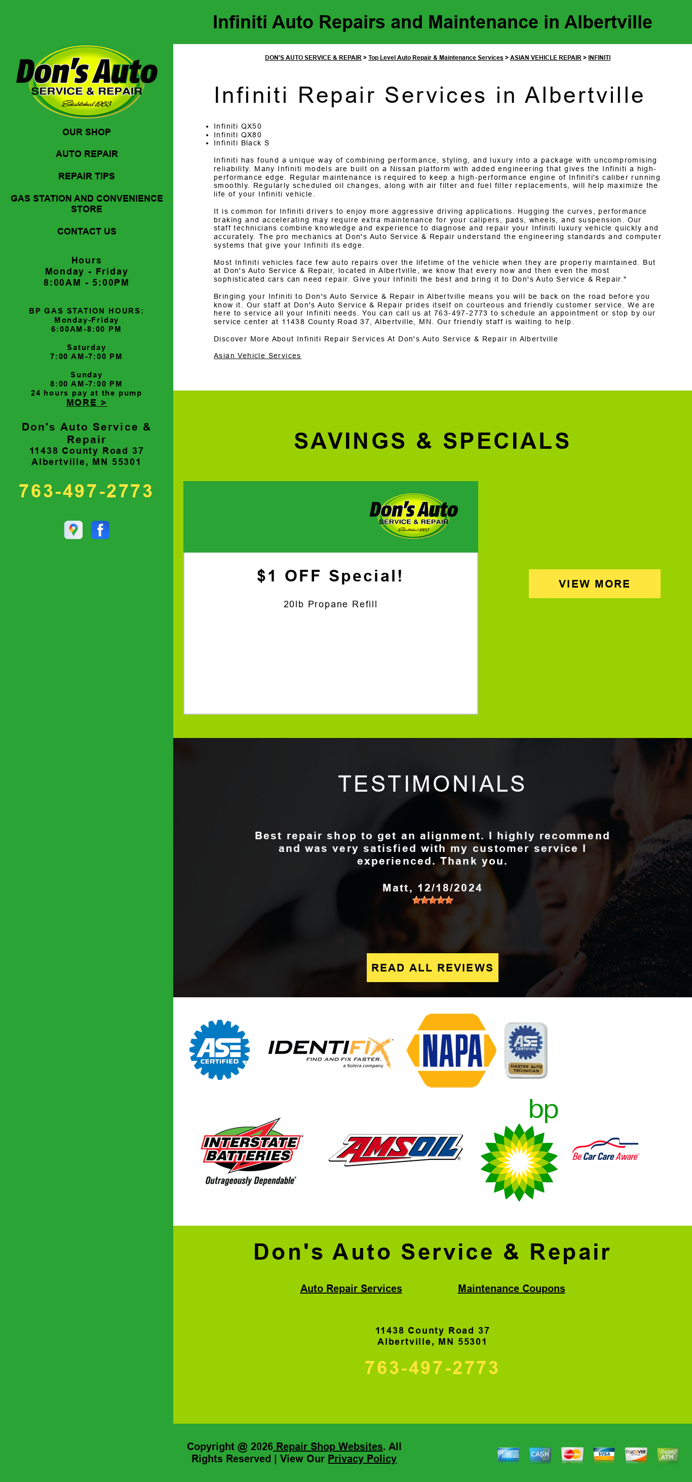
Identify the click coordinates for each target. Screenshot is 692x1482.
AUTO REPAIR (87, 154)
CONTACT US (87, 231)
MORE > (86, 403)
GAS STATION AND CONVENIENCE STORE (87, 204)
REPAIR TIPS (86, 176)
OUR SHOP (86, 132)
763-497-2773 (86, 491)
